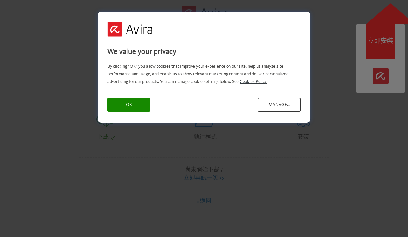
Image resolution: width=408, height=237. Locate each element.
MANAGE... (279, 105)
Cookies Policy (253, 82)
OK (129, 105)
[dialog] (204, 67)
